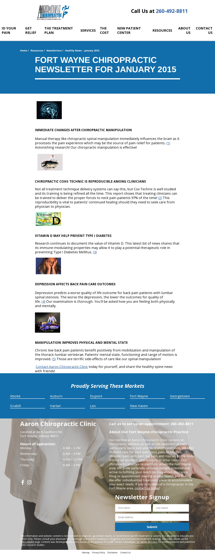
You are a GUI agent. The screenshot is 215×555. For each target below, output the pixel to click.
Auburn (56, 396)
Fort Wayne (139, 396)
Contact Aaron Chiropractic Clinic (62, 366)
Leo (93, 406)
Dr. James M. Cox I (147, 541)
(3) (95, 252)
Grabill (15, 406)
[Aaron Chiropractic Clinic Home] (52, 12)
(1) (168, 143)
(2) (160, 197)
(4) (43, 301)
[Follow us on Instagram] (29, 483)
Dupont (96, 396)
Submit (152, 527)
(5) (54, 359)
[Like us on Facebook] (22, 483)
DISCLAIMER (27, 541)
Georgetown (180, 396)
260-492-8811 (172, 11)
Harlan (55, 406)
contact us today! (147, 488)
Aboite (15, 396)
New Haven (139, 406)
